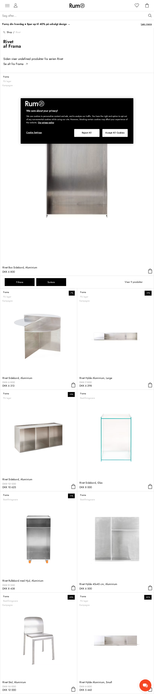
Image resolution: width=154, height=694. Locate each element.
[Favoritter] (137, 5)
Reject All (87, 132)
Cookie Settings (34, 132)
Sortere (51, 282)
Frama (14, 46)
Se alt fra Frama (13, 64)
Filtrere (19, 282)
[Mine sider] (15, 5)
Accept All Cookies (115, 132)
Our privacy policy (46, 122)
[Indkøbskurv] (147, 5)
